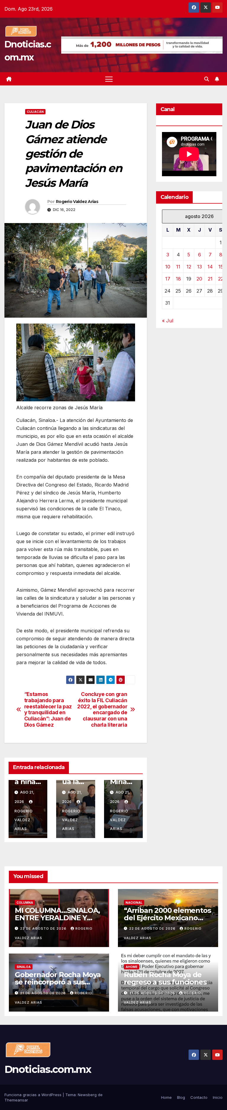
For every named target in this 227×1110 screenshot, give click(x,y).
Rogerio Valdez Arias (77, 201)
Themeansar (16, 1100)
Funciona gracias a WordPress (33, 1094)
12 (189, 267)
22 (220, 279)
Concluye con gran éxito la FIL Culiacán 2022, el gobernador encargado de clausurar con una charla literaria (102, 709)
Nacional (134, 902)
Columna (25, 902)
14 (210, 267)
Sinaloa (24, 967)
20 (199, 279)
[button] (206, 79)
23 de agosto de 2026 (44, 928)
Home (166, 1097)
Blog (181, 1097)
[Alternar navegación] (109, 78)
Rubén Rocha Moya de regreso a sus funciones (165, 978)
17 (167, 279)
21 (210, 279)
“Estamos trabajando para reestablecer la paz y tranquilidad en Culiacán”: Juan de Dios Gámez (48, 709)
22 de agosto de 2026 (153, 928)
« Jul (167, 321)
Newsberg (87, 1094)
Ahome (131, 967)
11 (178, 267)
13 (199, 267)
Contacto (198, 1097)
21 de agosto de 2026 (43, 993)
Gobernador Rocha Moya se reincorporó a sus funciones (58, 982)
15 (220, 267)
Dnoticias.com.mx (47, 1069)
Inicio (218, 1097)
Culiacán (35, 111)
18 (178, 279)
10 (167, 267)
